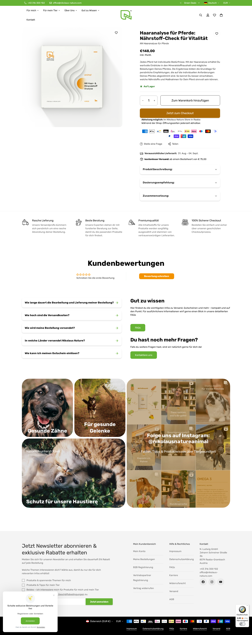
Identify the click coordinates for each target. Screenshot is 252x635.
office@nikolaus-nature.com (209, 574)
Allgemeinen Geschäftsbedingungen (64, 594)
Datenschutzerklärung (181, 559)
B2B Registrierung (143, 567)
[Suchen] (200, 15)
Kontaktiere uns (143, 355)
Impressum (175, 551)
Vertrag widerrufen (143, 588)
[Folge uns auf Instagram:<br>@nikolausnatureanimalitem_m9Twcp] (178, 443)
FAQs (138, 327)
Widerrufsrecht (177, 583)
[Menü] (247, 606)
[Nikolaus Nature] (126, 15)
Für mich (31, 10)
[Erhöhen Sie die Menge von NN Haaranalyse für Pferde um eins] (154, 100)
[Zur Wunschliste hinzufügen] (116, 32)
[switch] (242, 624)
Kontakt (31, 19)
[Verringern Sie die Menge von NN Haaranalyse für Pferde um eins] (143, 100)
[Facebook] (203, 581)
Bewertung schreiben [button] (156, 276)
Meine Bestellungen (144, 559)
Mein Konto (139, 551)
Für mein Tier (50, 10)
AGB (171, 599)
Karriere (173, 575)
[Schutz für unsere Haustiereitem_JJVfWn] (73, 473)
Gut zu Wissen (89, 10)
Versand (173, 591)
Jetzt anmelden (99, 601)
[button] (221, 15)
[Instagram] (211, 581)
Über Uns (69, 10)
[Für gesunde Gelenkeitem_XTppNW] (99, 408)
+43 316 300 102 (209, 568)
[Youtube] (220, 581)
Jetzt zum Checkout (180, 113)
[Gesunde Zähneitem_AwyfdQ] (47, 408)
